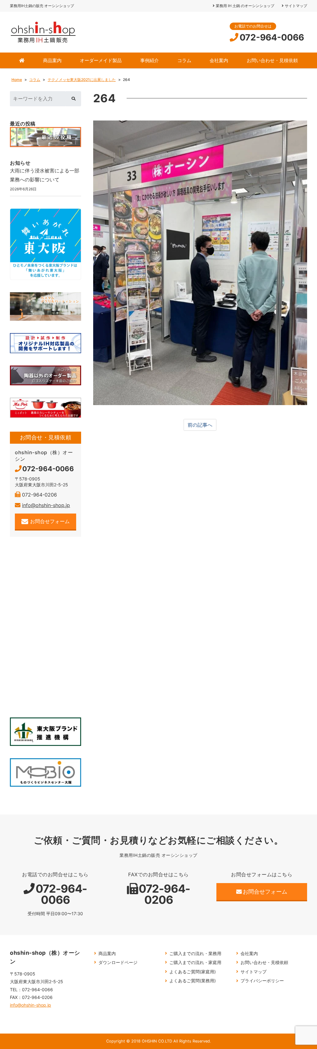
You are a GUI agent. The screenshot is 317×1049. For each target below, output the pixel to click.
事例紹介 (149, 60)
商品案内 (52, 60)
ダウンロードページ (117, 962)
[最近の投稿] (45, 137)
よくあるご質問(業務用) (192, 980)
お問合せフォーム (50, 521)
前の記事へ (200, 425)
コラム (184, 60)
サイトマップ (296, 5)
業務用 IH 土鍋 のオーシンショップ (245, 5)
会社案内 (219, 60)
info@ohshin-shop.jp (46, 505)
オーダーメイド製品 (101, 60)
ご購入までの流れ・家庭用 (195, 962)
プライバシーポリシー (262, 980)
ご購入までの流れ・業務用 (195, 953)
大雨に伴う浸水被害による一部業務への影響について (44, 175)
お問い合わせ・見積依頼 (272, 60)
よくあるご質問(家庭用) (192, 971)
